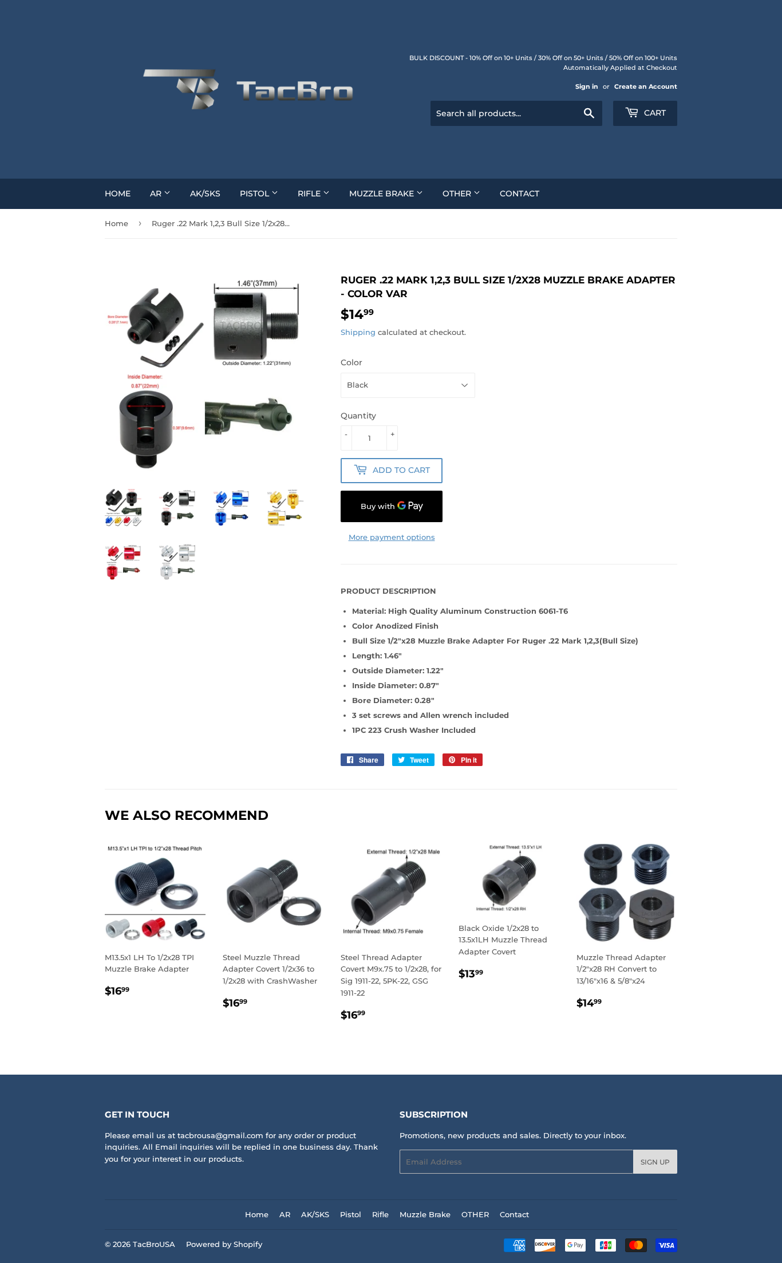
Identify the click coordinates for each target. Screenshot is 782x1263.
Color (351, 362)
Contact (519, 193)
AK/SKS (205, 193)
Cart (654, 113)
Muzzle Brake (382, 193)
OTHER (458, 193)
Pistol (255, 193)
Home (118, 193)
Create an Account (645, 86)
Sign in (586, 86)
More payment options (392, 537)
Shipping (358, 332)
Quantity (358, 416)
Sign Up (655, 1162)
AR (157, 193)
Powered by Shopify (224, 1244)
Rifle (310, 193)
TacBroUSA (154, 1244)
